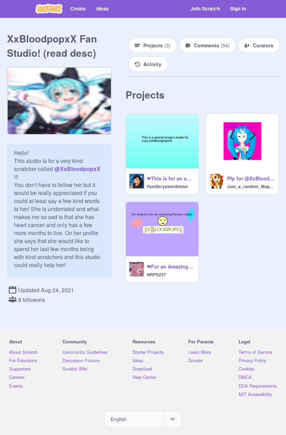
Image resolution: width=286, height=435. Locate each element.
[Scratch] (49, 8)
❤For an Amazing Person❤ (170, 266)
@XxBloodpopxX (77, 169)
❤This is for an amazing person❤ (170, 178)
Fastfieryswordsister (167, 186)
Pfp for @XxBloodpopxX (250, 178)
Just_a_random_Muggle (250, 186)
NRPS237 (156, 274)
